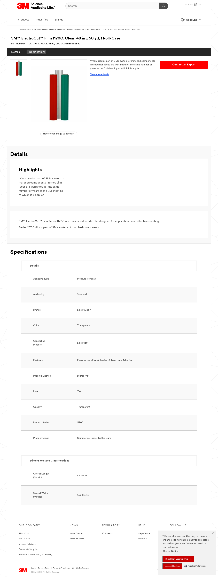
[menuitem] (15, 52)
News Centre (76, 533)
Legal (33, 568)
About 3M (24, 533)
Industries (42, 19)
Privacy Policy (44, 568)
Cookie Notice (170, 551)
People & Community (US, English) (35, 555)
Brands (59, 19)
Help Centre (144, 533)
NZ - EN (189, 5)
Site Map (142, 539)
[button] (195, 566)
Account (191, 20)
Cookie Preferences (80, 568)
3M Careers (24, 539)
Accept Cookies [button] (172, 566)
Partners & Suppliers (28, 549)
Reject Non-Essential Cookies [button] (178, 559)
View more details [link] (99, 74)
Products (23, 19)
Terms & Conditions (61, 568)
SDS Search (107, 533)
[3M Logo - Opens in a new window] (36, 6)
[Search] (163, 6)
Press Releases (77, 539)
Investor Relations (27, 544)
